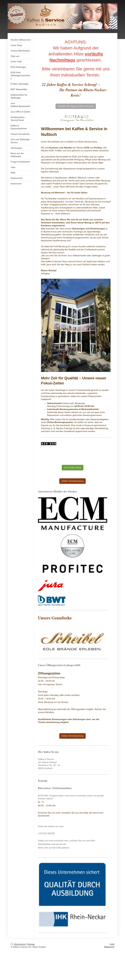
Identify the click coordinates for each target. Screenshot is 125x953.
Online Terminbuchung (72, 481)
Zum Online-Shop (72, 467)
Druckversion (19, 944)
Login (112, 944)
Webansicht (109, 947)
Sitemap (31, 944)
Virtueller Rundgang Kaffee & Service (76, 106)
